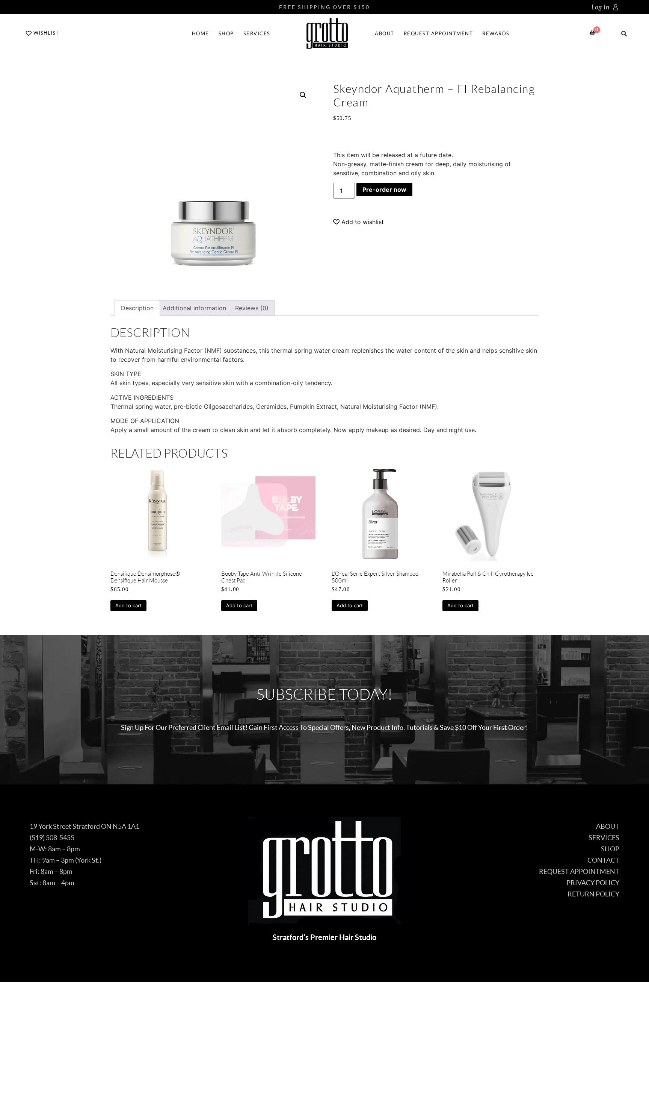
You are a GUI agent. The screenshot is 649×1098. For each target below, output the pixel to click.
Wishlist (46, 33)
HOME (200, 33)
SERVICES (256, 33)
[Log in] (615, 7)
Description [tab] (137, 308)
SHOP (226, 33)
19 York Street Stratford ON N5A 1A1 (84, 826)
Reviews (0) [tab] (252, 308)
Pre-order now (384, 189)
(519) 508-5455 (52, 838)
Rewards (496, 33)
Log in (601, 7)
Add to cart (128, 605)
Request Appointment (438, 33)
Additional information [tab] (194, 308)
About (384, 33)
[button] (303, 95)
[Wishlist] (29, 33)
